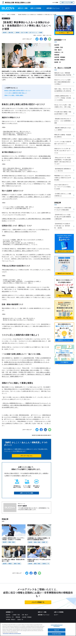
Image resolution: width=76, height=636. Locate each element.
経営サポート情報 (22, 8)
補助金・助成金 (11, 542)
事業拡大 (10, 563)
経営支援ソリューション (53, 8)
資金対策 (4, 32)
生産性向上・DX (45, 563)
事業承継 (56, 55)
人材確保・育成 (58, 47)
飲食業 (40, 32)
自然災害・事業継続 (59, 57)
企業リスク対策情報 (35, 8)
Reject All (56, 630)
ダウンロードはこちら (26, 455)
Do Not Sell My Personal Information (56, 625)
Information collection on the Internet (12, 633)
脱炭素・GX (44, 542)
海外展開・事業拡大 (59, 59)
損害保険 (17, 32)
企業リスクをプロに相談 (67, 2)
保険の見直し (11, 32)
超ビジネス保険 (24, 32)
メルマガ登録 (55, 2)
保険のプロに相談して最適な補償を (13, 95)
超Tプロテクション (33, 32)
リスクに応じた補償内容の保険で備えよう (15, 93)
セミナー (67, 8)
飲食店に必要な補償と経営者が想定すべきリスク (17, 90)
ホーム (3, 14)
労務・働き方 (58, 50)
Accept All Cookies (56, 633)
